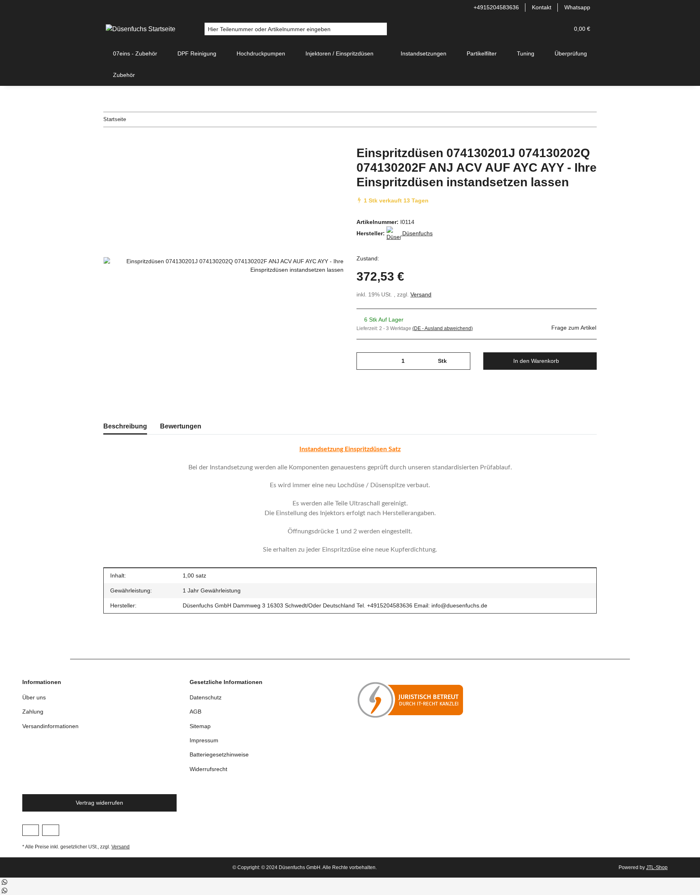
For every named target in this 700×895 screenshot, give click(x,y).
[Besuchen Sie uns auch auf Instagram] (50, 830)
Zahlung (32, 711)
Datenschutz (206, 697)
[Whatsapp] (4, 881)
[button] (543, 29)
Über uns (34, 697)
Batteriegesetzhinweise (219, 754)
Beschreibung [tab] (125, 426)
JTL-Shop (657, 867)
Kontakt (541, 7)
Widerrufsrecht (208, 769)
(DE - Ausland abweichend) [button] (442, 328)
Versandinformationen (50, 726)
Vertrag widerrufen (99, 802)
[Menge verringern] (365, 361)
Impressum (204, 740)
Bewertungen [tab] (180, 426)
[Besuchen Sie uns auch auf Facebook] (30, 830)
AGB (195, 711)
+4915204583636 (496, 7)
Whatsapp (577, 7)
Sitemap (200, 726)
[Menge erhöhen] (461, 361)
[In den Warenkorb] (109, 141)
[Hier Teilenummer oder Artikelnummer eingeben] (380, 29)
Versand (420, 294)
